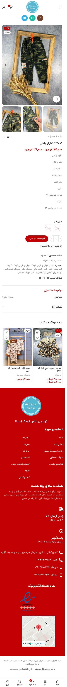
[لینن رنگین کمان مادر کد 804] (17, 347)
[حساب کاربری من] (4, 7)
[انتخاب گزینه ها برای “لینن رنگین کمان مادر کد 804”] (6, 332)
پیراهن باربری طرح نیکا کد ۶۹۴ (49, 370)
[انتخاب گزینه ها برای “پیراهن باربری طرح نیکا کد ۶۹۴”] (37, 332)
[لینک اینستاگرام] (40, 18)
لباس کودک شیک (43, 272)
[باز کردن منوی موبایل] (61, 7)
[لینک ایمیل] (48, 278)
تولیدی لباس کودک (39, 265)
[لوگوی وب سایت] (32, 7)
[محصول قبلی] (12, 137)
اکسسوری (25, 457)
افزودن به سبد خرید (37, 238)
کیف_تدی (42, 269)
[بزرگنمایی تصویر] (56, 99)
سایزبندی (58, 221)
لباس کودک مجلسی (26, 272)
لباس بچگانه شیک (17, 269)
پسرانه (53, 260)
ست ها (20, 375)
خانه (60, 136)
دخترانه (51, 136)
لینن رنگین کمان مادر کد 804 (19, 370)
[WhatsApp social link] (32, 18)
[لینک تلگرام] (25, 18)
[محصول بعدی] (4, 137)
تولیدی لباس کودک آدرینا (18, 265)
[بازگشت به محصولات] (8, 137)
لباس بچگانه (31, 269)
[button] (59, 65)
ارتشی (51, 265)
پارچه (27, 470)
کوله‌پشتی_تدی (55, 269)
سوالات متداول (56, 457)
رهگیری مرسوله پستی (53, 451)
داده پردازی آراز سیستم (45, 669)
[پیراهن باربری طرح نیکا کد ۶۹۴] (47, 347)
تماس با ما (58, 444)
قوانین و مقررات (56, 464)
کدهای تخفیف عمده (20, 464)
